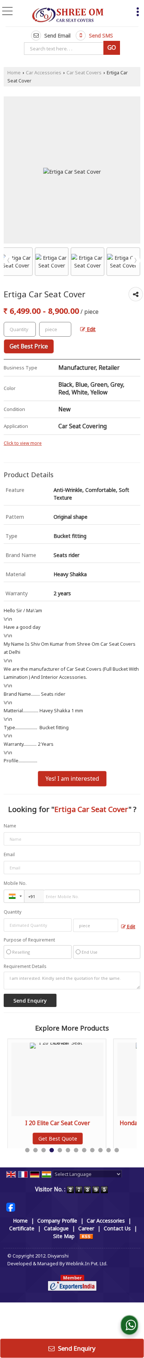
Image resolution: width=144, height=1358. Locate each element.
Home (14, 73)
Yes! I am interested (72, 779)
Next (135, 260)
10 (100, 1150)
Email (9, 854)
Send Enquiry (76, 1348)
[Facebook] (10, 1206)
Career (86, 1228)
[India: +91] (14, 896)
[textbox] (65, 48)
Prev (8, 260)
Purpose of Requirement (29, 940)
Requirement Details (25, 966)
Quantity (12, 912)
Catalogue (56, 1228)
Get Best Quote (57, 1138)
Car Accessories (43, 73)
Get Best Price (29, 346)
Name (10, 826)
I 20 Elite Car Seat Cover (57, 1123)
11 (108, 1150)
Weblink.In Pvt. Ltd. (86, 1264)
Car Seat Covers (84, 73)
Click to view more (23, 443)
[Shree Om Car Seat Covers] (68, 14)
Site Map (64, 1236)
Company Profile (57, 1220)
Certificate (21, 1228)
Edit (90, 329)
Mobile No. (15, 883)
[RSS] (86, 1236)
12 (116, 1150)
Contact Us (117, 1228)
